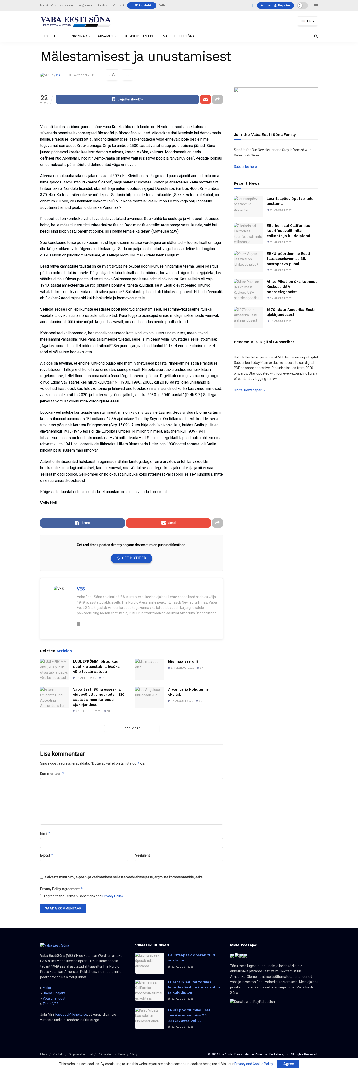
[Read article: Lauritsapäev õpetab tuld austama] (248, 206)
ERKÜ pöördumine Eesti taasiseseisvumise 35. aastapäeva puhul (288, 258)
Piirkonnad (76, 36)
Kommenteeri (52, 773)
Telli (162, 5)
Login (267, 5)
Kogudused (86, 5)
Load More (131, 728)
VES (58, 75)
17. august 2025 (181, 701)
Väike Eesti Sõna (179, 36)
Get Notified (134, 558)
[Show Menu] (316, 5)
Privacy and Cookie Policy (253, 1064)
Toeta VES (51, 1004)
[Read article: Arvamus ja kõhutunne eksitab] (149, 697)
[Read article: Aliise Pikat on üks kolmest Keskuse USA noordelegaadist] (248, 289)
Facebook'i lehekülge (71, 1014)
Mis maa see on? (183, 661)
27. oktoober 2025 (88, 711)
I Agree (288, 1064)
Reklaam (103, 5)
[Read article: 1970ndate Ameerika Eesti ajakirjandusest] (248, 317)
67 (201, 667)
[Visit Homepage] (75, 21)
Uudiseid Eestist (139, 36)
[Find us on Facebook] (253, 5)
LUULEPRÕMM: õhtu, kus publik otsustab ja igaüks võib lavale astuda (96, 666)
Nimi (45, 833)
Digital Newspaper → (250, 390)
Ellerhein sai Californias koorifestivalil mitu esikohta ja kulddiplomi (288, 230)
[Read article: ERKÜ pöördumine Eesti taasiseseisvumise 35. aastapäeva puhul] (248, 261)
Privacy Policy (112, 896)
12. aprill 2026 (85, 678)
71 (103, 678)
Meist (44, 5)
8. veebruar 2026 (182, 667)
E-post (46, 855)
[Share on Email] (205, 99)
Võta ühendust (54, 998)
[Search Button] (316, 36)
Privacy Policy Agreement (61, 889)
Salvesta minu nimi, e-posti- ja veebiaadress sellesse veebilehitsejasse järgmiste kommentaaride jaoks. (124, 877)
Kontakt (118, 5)
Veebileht (142, 855)
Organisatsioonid (63, 5)
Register (283, 5)
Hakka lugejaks (54, 993)
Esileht (51, 36)
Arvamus (105, 36)
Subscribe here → (247, 167)
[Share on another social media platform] (217, 99)
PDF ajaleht (142, 5)
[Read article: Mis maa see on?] (149, 669)
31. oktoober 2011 (82, 75)
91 (108, 711)
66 (200, 701)
